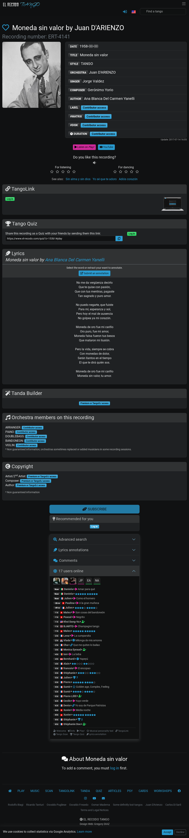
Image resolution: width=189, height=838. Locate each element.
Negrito (80, 617)
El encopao (83, 668)
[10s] (94, 163)
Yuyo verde (81, 700)
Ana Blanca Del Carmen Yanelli (102, 98)
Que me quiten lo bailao (86, 644)
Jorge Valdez (87, 81)
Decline (180, 832)
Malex (67, 612)
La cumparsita (82, 635)
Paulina (69, 603)
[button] (133, 12)
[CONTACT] (103, 798)
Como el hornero (85, 598)
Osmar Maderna (100, 804)
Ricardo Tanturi (35, 804)
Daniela (69, 589)
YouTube (108, 147)
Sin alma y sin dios (78, 179)
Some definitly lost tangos (127, 804)
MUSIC (34, 791)
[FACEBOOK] (179, 791)
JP (81, 580)
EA (89, 580)
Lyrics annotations (73, 550)
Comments (68, 560)
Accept (167, 832)
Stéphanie (69, 672)
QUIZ (99, 791)
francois (68, 668)
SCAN (49, 791)
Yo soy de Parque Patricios (90, 705)
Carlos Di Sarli (173, 804)
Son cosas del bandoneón (90, 612)
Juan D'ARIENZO (93, 72)
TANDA (85, 791)
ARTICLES (114, 791)
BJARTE (68, 626)
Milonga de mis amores (88, 640)
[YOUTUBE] (94, 798)
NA (97, 580)
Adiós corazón (128, 179)
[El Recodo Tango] (10, 791)
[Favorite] (6, 28)
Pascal (67, 617)
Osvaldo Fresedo (78, 804)
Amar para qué (86, 589)
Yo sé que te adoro (105, 179)
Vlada (66, 640)
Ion (65, 654)
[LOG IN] (125, 12)
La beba (76, 654)
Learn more (84, 831)
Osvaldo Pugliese (56, 804)
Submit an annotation (96, 273)
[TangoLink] (71, 644)
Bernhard (68, 658)
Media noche (82, 710)
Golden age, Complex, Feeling (92, 686)
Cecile (67, 700)
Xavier (67, 710)
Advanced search (73, 539)
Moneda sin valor (89, 55)
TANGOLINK (67, 791)
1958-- (84, 46)
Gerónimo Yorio (91, 90)
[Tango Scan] (73, 640)
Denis (66, 705)
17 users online (71, 571)
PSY (130, 791)
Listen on (85, 147)
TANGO (81, 63)
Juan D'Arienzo (153, 804)
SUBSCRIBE (97, 509)
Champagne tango (88, 626)
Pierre (67, 682)
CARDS (143, 791)
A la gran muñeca (89, 603)
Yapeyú (84, 658)
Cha (65, 644)
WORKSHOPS (163, 791)
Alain (66, 663)
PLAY (21, 791)
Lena (66, 635)
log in (114, 768)
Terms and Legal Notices (94, 810)
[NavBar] (184, 3)
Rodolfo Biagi (15, 804)
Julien (68, 598)
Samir (67, 686)
